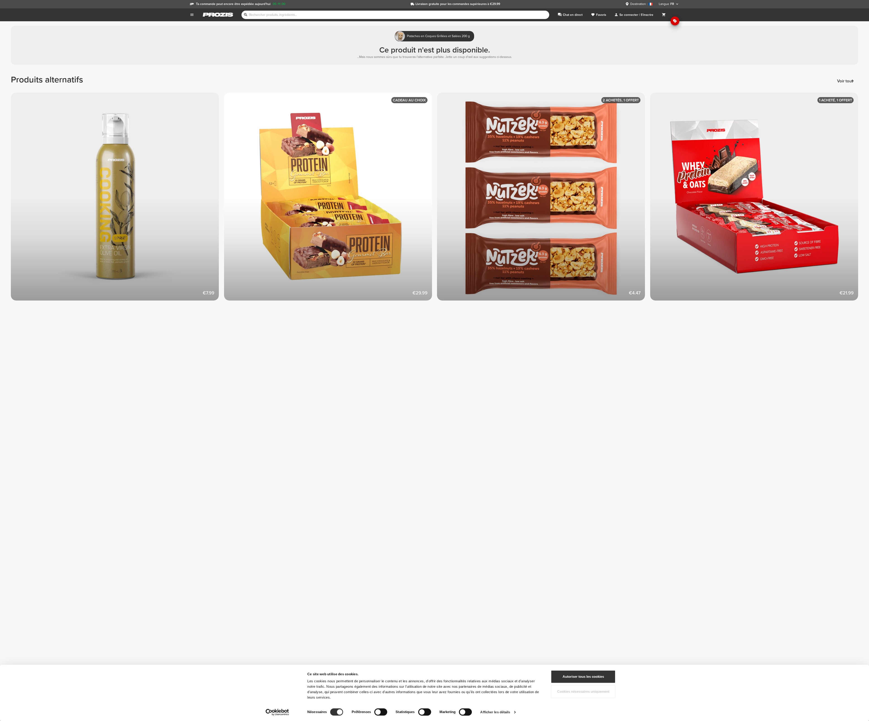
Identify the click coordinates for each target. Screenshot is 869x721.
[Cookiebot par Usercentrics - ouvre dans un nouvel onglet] (277, 712)
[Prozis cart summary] (664, 14)
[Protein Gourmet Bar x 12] (330, 199)
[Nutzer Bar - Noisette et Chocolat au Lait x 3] (543, 199)
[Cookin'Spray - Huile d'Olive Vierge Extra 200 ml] (117, 199)
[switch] (380, 712)
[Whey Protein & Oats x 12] (756, 199)
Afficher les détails (495, 712)
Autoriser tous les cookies (583, 676)
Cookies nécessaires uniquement (583, 691)
